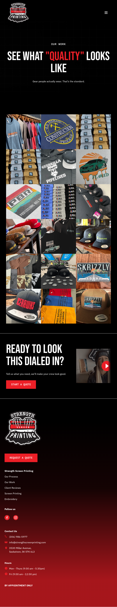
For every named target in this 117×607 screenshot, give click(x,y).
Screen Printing (13, 493)
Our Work (10, 482)
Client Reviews (13, 487)
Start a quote (21, 384)
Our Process (11, 476)
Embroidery (11, 498)
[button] (106, 12)
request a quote (21, 457)
